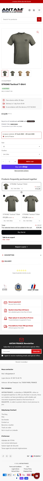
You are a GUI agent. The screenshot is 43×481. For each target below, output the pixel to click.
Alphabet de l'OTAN (8, 440)
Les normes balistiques (9, 443)
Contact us (5, 422)
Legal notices (15, 469)
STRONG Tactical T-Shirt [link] (18, 184)
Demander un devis (34, 362)
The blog (4, 414)
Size (3, 143)
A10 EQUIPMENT (6, 81)
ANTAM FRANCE (23, 463)
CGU (27, 466)
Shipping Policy (27, 471)
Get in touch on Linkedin (10, 430)
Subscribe (36, 351)
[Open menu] (39, 10)
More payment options (21, 171)
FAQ (3, 417)
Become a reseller (8, 425)
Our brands (5, 420)
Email (8, 239)
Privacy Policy (28, 469)
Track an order (6, 428)
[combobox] (22, 19)
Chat (3, 239)
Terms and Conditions (15, 466)
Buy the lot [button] (21, 232)
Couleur (4, 150)
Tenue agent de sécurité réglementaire (14, 448)
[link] (6, 186)
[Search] (39, 19)
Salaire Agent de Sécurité (10, 446)
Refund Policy (15, 471)
